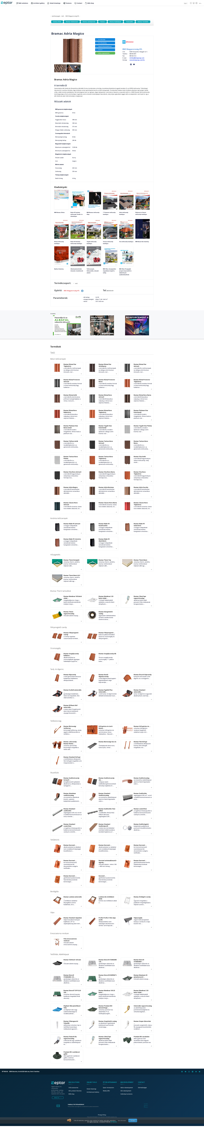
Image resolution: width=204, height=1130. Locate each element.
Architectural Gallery (93, 1092)
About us (57, 1097)
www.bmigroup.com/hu (137, 60)
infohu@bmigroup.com (137, 58)
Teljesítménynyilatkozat (105, 46)
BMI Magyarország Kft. (72, 16)
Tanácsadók (129, 21)
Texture (102, 21)
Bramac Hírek (57, 21)
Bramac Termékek (143, 21)
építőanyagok (56, 16)
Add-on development (126, 1087)
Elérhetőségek (142, 1087)
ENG (200, 3)
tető (62, 16)
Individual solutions (126, 1094)
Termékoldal (101, 39)
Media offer (106, 1091)
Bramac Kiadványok (115, 21)
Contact (79, 3)
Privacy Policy (102, 1115)
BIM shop (90, 3)
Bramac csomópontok (89, 21)
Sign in (185, 3)
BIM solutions (23, 3)
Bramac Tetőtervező (72, 21)
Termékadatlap (102, 43)
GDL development (125, 1091)
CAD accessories (73, 1087)
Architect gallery (39, 3)
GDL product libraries (75, 1091)
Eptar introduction (108, 1087)
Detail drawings (55, 3)
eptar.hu (5, 1071)
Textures (69, 3)
